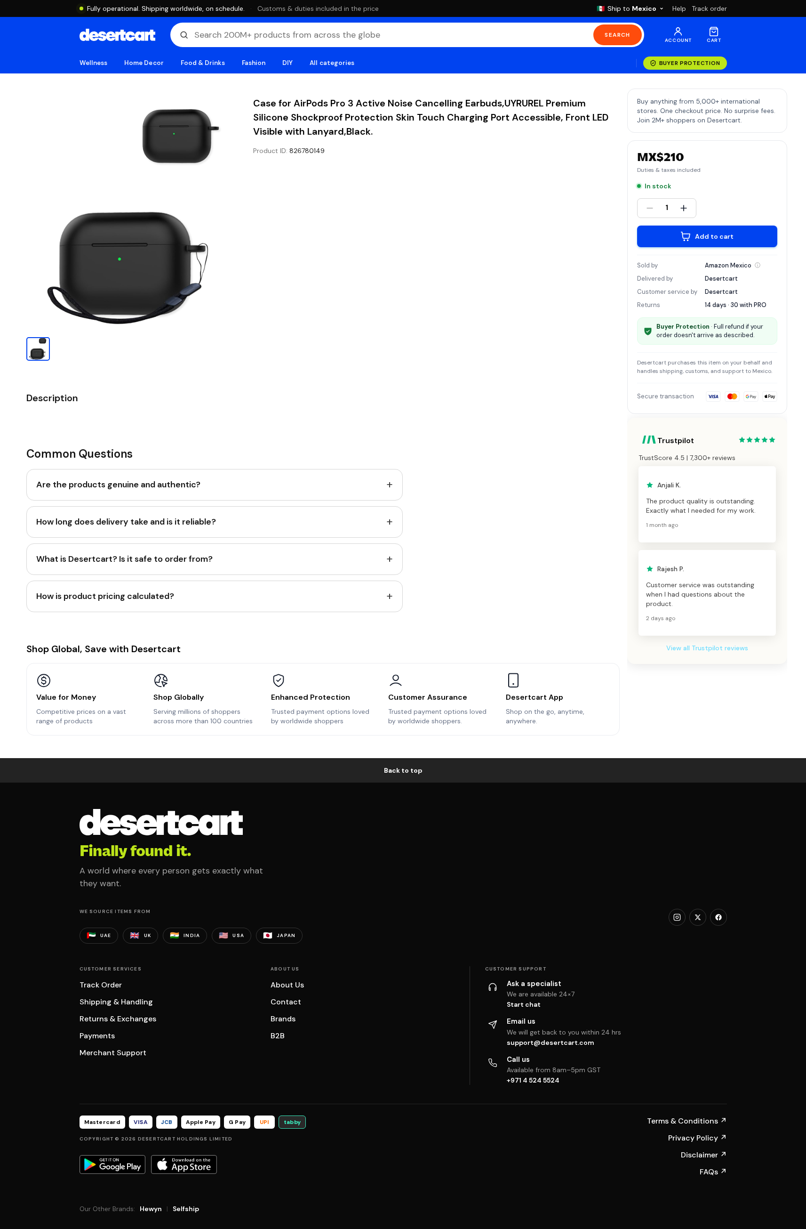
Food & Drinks (203, 63)
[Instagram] (677, 917)
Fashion (253, 63)
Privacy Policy (697, 1138)
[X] (697, 917)
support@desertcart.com (550, 1042)
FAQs (713, 1172)
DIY (287, 63)
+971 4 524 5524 (533, 1080)
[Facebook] (718, 917)
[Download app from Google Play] (112, 1164)
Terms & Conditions (687, 1121)
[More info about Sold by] (757, 265)
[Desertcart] (117, 35)
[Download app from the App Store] (184, 1164)
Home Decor (144, 63)
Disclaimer (704, 1155)
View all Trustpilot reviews (707, 648)
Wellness (94, 63)
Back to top (403, 770)
